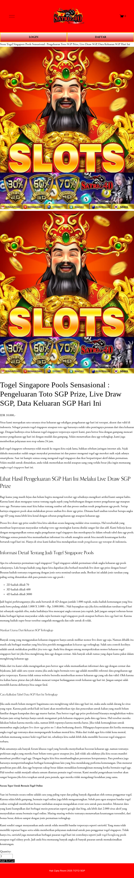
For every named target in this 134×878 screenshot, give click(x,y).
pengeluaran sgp (93, 542)
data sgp (109, 616)
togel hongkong (110, 835)
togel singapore (15, 467)
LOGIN (33, 37)
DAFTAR (100, 37)
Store (3, 44)
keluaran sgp (80, 644)
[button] (7, 860)
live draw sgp (36, 727)
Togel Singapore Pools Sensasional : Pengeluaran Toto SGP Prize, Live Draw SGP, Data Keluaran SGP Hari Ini (68, 44)
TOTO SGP (79, 870)
